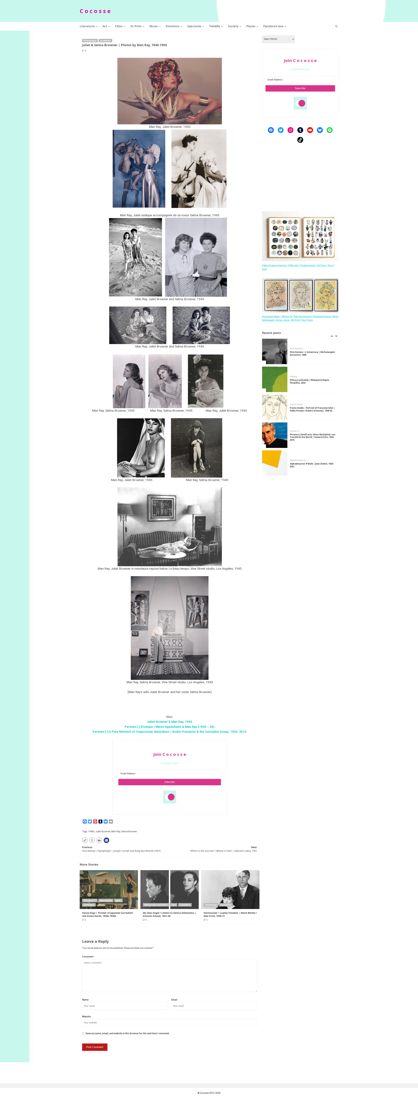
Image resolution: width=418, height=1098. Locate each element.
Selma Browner (129, 831)
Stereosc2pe (211, 904)
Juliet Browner (103, 831)
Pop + (292, 461)
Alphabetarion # (298, 432)
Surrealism (105, 40)
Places (250, 26)
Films (119, 26)
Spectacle (194, 26)
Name (85, 999)
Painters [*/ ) (90, 900)
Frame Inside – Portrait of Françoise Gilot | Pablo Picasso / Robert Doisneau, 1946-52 (312, 381)
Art (105, 26)
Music (153, 26)
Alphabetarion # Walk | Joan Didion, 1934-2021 (312, 437)
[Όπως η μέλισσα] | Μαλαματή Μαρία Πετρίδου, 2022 (309, 353)
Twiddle (214, 26)
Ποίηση (293, 348)
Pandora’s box (273, 26)
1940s (91, 831)
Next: (223, 849)
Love (173, 904)
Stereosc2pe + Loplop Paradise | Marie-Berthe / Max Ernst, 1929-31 (230, 914)
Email (174, 999)
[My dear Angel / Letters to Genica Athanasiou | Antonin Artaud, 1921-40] (169, 889)
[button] (336, 26)
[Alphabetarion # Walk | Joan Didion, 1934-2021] (275, 435)
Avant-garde (106, 900)
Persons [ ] (295, 403)
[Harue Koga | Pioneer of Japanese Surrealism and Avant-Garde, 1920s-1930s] (109, 889)
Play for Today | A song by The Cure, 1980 (311, 465)
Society (233, 26)
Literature (87, 26)
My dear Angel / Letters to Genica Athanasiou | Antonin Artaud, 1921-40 (169, 914)
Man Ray (115, 831)
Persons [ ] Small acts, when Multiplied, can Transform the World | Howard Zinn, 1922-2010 (312, 409)
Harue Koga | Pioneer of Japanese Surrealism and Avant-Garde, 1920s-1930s (107, 914)
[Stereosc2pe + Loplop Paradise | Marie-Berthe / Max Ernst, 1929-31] (230, 889)
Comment (88, 956)
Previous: (121, 849)
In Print (136, 26)
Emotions (172, 26)
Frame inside (296, 376)
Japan (118, 900)
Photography (90, 40)
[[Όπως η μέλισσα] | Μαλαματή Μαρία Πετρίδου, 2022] (275, 351)
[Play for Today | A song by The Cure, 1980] (275, 463)
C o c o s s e (95, 11)
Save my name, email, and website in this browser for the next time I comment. (128, 1033)
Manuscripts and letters (156, 904)
